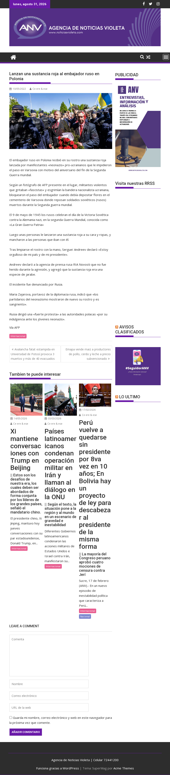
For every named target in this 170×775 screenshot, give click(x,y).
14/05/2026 (20, 418)
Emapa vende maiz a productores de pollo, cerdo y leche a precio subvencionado (88, 354)
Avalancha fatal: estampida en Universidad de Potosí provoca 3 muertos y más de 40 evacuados (33, 354)
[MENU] (166, 57)
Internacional (18, 336)
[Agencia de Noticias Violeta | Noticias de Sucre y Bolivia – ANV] (85, 45)
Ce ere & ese (40, 89)
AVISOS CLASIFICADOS (129, 329)
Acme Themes (123, 768)
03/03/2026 (54, 418)
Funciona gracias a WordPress (57, 768)
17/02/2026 (89, 410)
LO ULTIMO (129, 396)
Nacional (85, 616)
